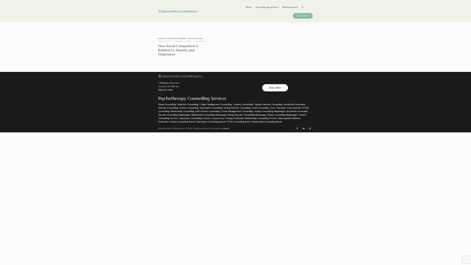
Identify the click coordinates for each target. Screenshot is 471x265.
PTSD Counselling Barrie (239, 121)
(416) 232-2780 (165, 90)
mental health (195, 38)
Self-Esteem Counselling (208, 111)
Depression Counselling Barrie (210, 121)
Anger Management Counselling (216, 104)
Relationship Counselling (182, 111)
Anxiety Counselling (243, 104)
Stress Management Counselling (237, 111)
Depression (172, 38)
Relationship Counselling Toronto (261, 118)
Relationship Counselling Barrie (267, 121)
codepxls (225, 128)
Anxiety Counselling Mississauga (270, 111)
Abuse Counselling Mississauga (282, 114)
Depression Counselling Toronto (194, 118)
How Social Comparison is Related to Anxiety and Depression (178, 50)
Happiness (182, 38)
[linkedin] (303, 128)
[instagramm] (310, 128)
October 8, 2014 (164, 41)
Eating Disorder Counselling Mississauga (247, 114)
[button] (190, 41)
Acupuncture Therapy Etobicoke (228, 118)
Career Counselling (189, 107)
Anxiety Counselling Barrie (182, 121)
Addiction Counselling (188, 104)
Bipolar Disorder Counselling (268, 104)
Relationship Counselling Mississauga (208, 114)
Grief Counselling (260, 107)
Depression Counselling (211, 107)
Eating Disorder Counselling (237, 107)
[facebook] (297, 128)
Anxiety (162, 38)
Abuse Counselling (167, 104)
